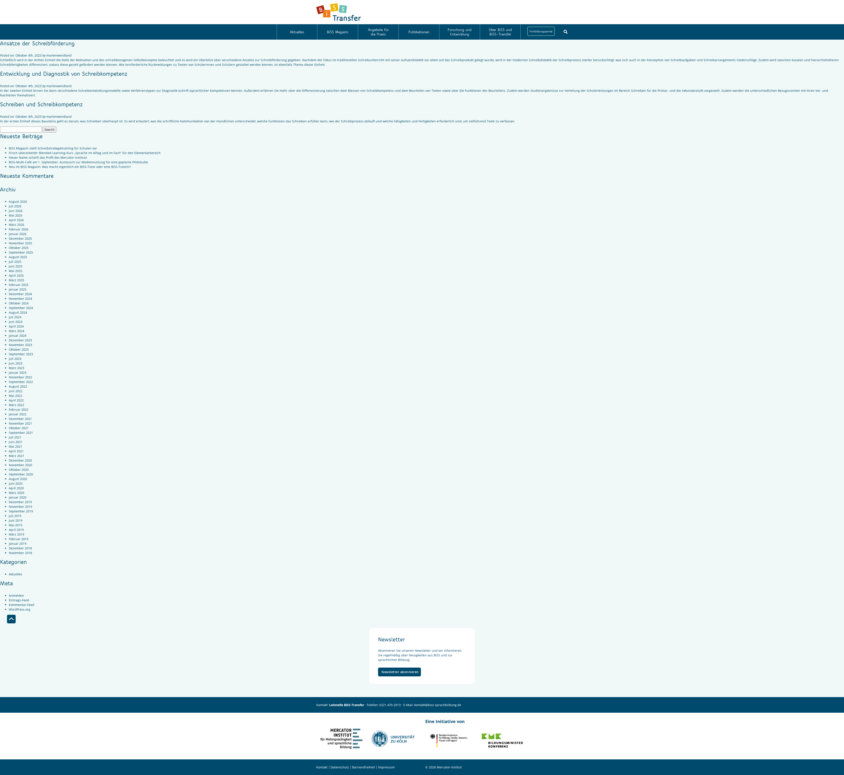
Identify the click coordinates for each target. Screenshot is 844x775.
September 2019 (21, 511)
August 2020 (18, 479)
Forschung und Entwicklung (459, 31)
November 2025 (20, 243)
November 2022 (20, 377)
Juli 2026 (15, 206)
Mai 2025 (15, 271)
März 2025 (16, 280)
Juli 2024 (15, 317)
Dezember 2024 (20, 294)
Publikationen (418, 31)
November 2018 (20, 553)
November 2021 (20, 423)
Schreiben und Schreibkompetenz (41, 104)
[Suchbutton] (566, 32)
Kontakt (321, 767)
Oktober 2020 (19, 470)
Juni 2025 (15, 266)
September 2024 (21, 308)
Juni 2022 (15, 391)
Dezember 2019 (20, 502)
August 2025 (18, 257)
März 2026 (16, 225)
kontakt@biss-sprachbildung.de (437, 705)
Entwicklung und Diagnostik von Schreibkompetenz (63, 73)
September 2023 (21, 354)
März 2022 (16, 405)
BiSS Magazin (337, 31)
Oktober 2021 (19, 428)
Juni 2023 (15, 363)
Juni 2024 (15, 322)
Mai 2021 (15, 446)
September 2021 (21, 433)
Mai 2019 (15, 525)
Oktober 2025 (19, 248)
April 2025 (16, 275)
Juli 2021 (15, 437)
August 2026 (18, 201)
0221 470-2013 (390, 705)
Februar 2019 (18, 539)
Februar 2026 (18, 229)
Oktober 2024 (19, 303)
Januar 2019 (17, 543)
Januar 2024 (17, 335)
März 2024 (16, 331)
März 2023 (16, 368)
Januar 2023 (17, 372)
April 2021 (16, 451)
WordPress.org (19, 609)
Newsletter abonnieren (400, 672)
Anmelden (16, 595)
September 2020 (21, 474)
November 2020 (20, 465)
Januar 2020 (17, 497)
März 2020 (16, 493)
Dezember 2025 (20, 238)
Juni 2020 (15, 483)
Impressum (386, 767)
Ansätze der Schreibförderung (37, 43)
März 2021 (16, 456)
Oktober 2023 (19, 349)
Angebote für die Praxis (378, 31)
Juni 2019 (15, 520)
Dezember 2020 (20, 460)
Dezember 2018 (20, 548)
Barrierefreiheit (363, 767)
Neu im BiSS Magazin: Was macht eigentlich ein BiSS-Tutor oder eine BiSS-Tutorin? (70, 167)
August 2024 (18, 312)
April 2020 (16, 488)
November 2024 (20, 298)
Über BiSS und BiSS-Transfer (500, 31)
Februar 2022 (18, 409)
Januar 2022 (17, 414)
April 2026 (16, 220)
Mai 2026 (15, 215)
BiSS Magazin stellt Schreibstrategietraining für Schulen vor (53, 148)
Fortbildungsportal (540, 31)
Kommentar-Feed (21, 605)
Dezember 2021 (20, 419)
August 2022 (18, 386)
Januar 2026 (17, 234)
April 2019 (16, 530)
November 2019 (20, 506)
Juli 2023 (15, 359)
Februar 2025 (18, 285)
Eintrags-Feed (19, 600)
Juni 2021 (15, 442)
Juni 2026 (15, 211)
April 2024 (16, 326)
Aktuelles (297, 31)
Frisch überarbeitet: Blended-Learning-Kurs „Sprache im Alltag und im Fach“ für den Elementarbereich (85, 153)
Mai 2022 (15, 396)
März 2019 (16, 534)
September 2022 (21, 382)
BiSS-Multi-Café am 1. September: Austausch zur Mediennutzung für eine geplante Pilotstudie (78, 162)
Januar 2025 (17, 289)
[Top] (11, 619)
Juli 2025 (15, 262)
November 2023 (20, 345)
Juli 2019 (15, 516)
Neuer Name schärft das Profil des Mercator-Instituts (48, 157)
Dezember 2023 (20, 340)
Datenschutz (340, 767)
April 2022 (16, 400)
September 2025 (21, 252)
